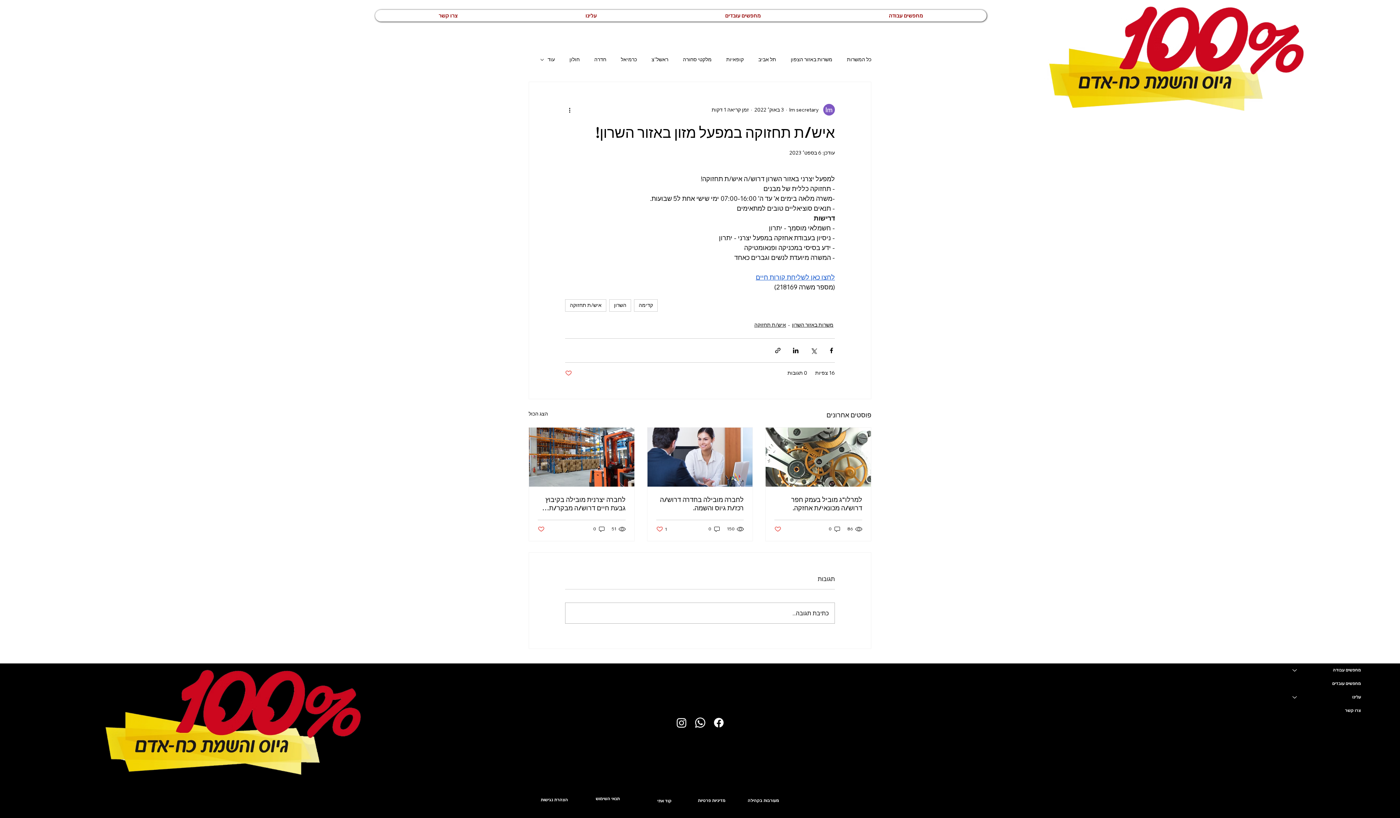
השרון (620, 305)
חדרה (600, 59)
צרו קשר (1353, 710)
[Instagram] (681, 722)
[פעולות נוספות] (569, 109)
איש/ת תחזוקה (586, 305)
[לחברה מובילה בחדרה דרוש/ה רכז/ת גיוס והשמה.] (700, 457)
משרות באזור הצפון (811, 59)
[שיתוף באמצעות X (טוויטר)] (813, 350)
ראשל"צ (660, 59)
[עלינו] (1294, 697)
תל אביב (767, 59)
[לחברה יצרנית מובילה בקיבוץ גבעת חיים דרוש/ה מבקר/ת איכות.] (581, 457)
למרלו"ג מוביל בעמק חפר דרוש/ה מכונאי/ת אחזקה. (826, 503)
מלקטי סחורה (697, 59)
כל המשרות (859, 59)
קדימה (646, 305)
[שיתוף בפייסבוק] (831, 350)
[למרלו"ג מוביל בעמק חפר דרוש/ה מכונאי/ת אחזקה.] (818, 457)
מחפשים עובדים (1346, 683)
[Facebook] (718, 722)
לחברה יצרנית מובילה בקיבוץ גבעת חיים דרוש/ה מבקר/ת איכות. (585, 503)
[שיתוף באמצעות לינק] (777, 350)
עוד (551, 59)
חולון (574, 59)
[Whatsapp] (700, 722)
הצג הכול (538, 413)
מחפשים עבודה (1347, 670)
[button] (591, 15)
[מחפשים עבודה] (1294, 670)
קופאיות (735, 59)
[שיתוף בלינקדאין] (795, 350)
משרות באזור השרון (812, 325)
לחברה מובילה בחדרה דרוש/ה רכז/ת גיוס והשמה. (702, 503)
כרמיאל (629, 59)
